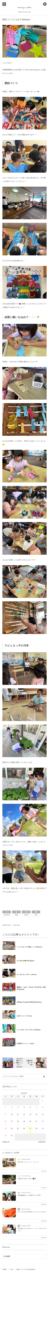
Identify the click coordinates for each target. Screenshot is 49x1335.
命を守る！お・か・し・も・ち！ (28, 1162)
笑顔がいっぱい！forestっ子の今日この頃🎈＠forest (31, 988)
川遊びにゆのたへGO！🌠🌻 (27, 1178)
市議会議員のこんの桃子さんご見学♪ (29, 1195)
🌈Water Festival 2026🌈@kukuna (29, 1002)
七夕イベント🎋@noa (24, 1016)
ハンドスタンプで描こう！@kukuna (29, 947)
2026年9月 (41, 1142)
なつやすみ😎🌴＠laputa (25, 961)
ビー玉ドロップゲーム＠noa (26, 974)
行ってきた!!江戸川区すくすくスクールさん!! (32, 1212)
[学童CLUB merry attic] (24, 8)
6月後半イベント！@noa (25, 1043)
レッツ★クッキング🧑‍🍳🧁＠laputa (28, 1030)
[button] (45, 4)
